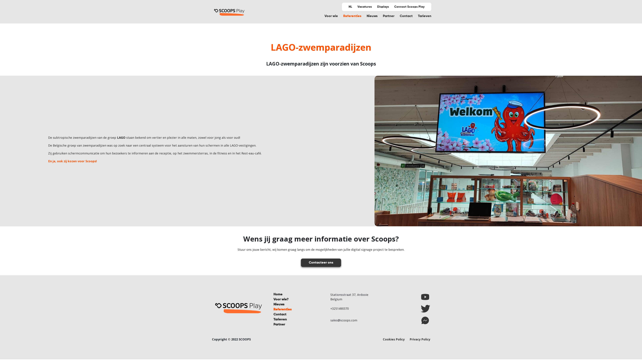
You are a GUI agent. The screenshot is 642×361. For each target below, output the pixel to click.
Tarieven (424, 16)
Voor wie (331, 16)
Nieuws (372, 16)
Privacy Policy (420, 339)
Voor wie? (281, 299)
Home (278, 294)
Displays (383, 6)
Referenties (352, 16)
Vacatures (364, 6)
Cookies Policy (394, 339)
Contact (406, 16)
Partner (388, 16)
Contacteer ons (321, 262)
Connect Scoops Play (409, 6)
